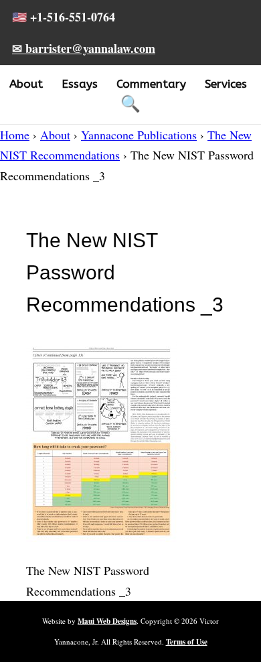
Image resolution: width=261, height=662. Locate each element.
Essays (80, 83)
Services (226, 83)
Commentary (151, 83)
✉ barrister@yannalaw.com (83, 48)
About (26, 83)
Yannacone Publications (139, 135)
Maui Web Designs (107, 621)
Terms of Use (186, 642)
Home (14, 135)
